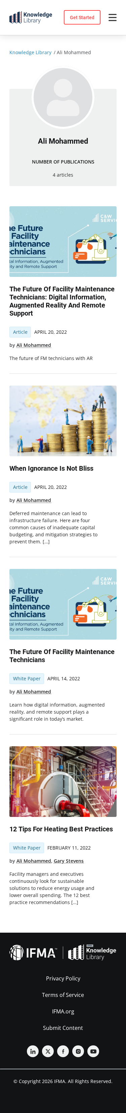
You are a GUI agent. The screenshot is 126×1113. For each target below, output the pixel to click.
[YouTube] (93, 1051)
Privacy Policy (63, 978)
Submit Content (63, 1028)
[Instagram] (78, 1051)
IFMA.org (63, 1011)
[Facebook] (63, 1051)
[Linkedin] (33, 1051)
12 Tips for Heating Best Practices (61, 829)
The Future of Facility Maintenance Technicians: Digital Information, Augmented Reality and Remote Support (62, 301)
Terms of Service (63, 995)
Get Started (82, 17)
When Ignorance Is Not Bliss (51, 468)
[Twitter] (48, 1051)
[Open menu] (113, 17)
